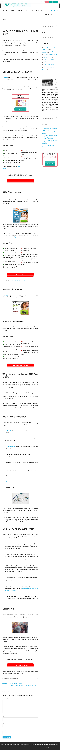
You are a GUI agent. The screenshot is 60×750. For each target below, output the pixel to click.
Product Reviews (29, 10)
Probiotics (19, 10)
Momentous (56, 747)
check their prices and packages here (11, 237)
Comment (5, 699)
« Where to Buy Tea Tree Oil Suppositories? (12, 683)
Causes (12, 10)
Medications (39, 10)
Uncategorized (47, 57)
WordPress (48, 747)
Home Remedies (48, 14)
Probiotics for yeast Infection (50, 54)
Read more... (49, 110)
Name (4, 716)
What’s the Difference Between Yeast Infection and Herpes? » (24, 685)
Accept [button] (47, 1)
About (4, 19)
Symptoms (5, 10)
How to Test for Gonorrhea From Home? (21, 281)
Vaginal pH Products (48, 59)
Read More (55, 1)
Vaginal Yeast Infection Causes (51, 61)
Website (4, 730)
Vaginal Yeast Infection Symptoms (11, 678)
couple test (10, 127)
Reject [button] (51, 1)
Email (4, 723)
